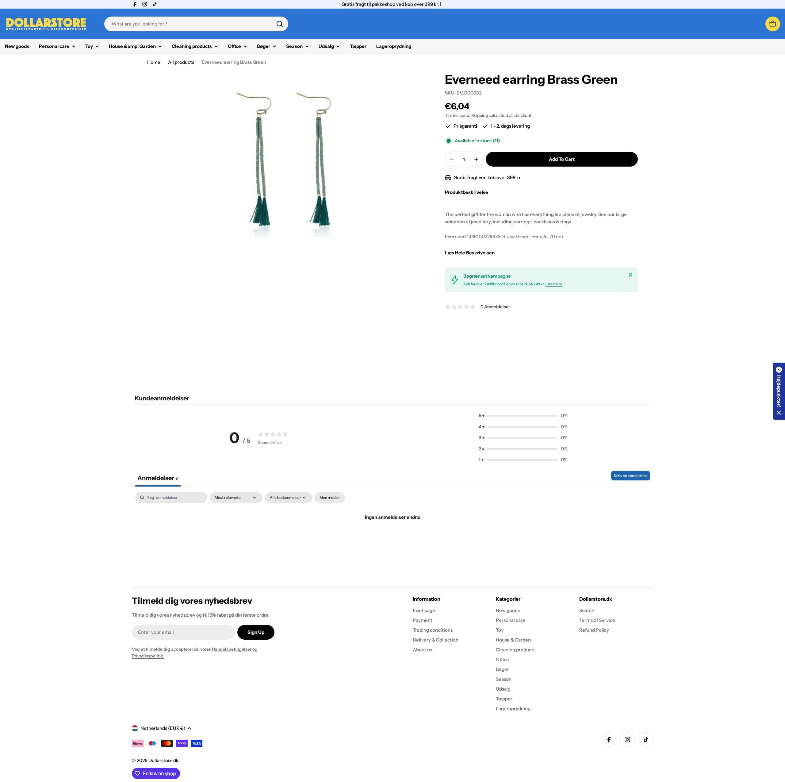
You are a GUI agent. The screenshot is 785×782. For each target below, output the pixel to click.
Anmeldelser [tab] (157, 478)
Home (153, 62)
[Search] (279, 24)
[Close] (630, 275)
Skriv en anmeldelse (631, 475)
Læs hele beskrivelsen (470, 253)
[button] (523, 415)
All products (181, 62)
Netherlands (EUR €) (162, 728)
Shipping (479, 115)
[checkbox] (330, 497)
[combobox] (196, 24)
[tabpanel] (392, 538)
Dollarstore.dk (163, 760)
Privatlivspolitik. (148, 656)
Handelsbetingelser (231, 649)
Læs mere (554, 284)
